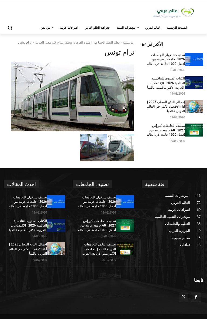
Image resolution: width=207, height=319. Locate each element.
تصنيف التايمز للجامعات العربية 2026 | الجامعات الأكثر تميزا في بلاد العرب (99, 248)
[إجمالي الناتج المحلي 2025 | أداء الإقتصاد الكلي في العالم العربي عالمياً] (194, 106)
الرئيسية (128, 42)
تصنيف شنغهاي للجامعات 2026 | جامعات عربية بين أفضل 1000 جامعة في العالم (166, 59)
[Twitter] (183, 297)
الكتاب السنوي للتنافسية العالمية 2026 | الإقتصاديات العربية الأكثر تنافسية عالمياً (166, 83)
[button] (10, 27)
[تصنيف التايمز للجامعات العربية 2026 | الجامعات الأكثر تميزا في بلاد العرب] (125, 248)
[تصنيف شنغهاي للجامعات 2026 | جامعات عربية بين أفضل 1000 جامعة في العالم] (194, 59)
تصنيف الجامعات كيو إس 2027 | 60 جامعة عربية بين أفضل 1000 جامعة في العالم (166, 130)
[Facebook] (196, 297)
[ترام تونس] (69, 96)
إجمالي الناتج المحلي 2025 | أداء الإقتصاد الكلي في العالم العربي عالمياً (166, 106)
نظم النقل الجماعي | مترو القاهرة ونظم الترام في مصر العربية (77, 42)
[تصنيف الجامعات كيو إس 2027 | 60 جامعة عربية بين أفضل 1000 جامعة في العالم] (194, 130)
